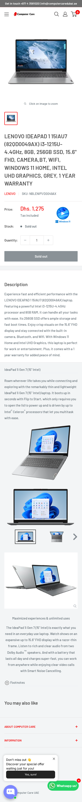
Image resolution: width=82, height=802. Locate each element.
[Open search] (56, 14)
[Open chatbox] (10, 792)
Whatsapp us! (67, 786)
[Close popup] (53, 758)
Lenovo (10, 194)
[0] (74, 14)
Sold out (41, 256)
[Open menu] (6, 14)
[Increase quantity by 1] (48, 240)
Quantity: (11, 240)
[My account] (65, 14)
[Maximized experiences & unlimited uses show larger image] (41, 580)
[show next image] (73, 507)
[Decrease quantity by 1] (25, 240)
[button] (63, 214)
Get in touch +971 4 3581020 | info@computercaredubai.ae (41, 3)
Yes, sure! (31, 774)
